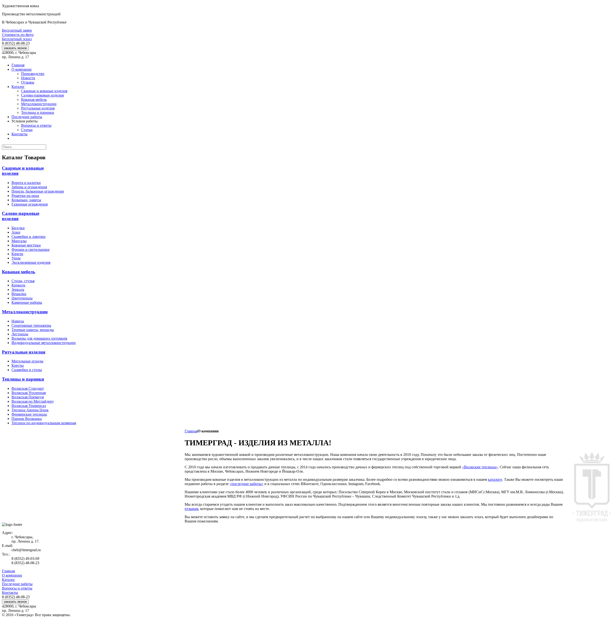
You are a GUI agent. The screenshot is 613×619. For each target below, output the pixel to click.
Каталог (8, 580)
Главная (191, 431)
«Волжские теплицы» (480, 467)
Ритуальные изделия (23, 352)
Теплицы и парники (23, 379)
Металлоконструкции (25, 311)
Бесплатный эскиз (17, 39)
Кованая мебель (18, 271)
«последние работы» (246, 484)
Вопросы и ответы (17, 588)
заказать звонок (15, 48)
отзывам (191, 509)
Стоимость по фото (18, 35)
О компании (12, 575)
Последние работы (17, 584)
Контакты (10, 592)
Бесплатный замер (17, 30)
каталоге (495, 479)
